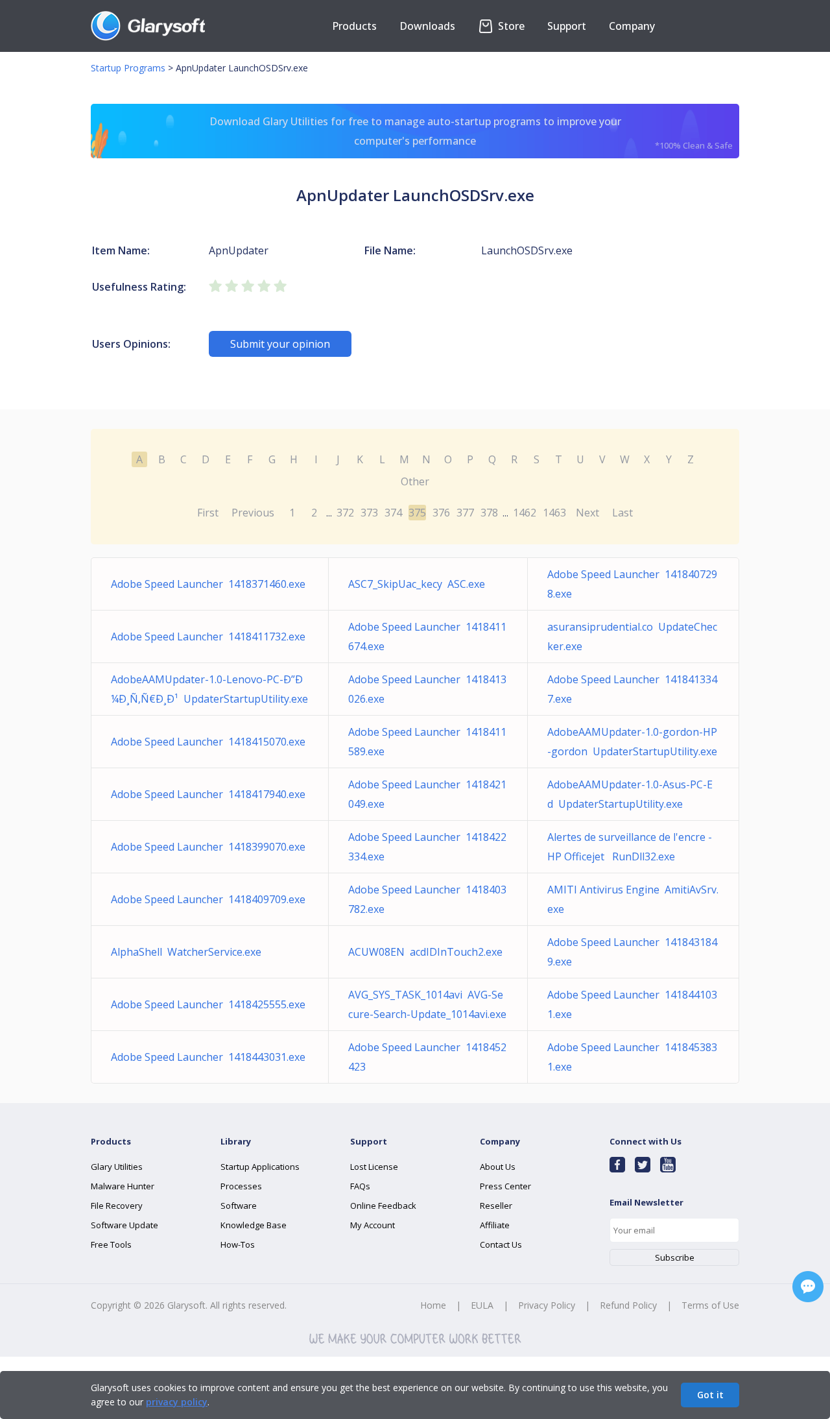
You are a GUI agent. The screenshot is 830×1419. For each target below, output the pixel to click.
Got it (710, 1395)
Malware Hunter (122, 1186)
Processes (241, 1186)
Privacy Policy (546, 1305)
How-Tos (237, 1244)
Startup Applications (260, 1166)
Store (510, 26)
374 (393, 512)
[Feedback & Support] (808, 1286)
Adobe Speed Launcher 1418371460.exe (208, 584)
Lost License (374, 1166)
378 (489, 512)
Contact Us (501, 1244)
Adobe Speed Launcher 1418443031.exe (208, 1057)
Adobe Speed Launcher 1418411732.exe (208, 636)
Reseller (496, 1205)
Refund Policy (628, 1305)
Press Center (505, 1186)
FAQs (360, 1186)
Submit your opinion (280, 344)
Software (238, 1205)
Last (622, 512)
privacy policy (177, 1402)
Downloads (427, 26)
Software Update (124, 1225)
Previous (252, 512)
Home (433, 1305)
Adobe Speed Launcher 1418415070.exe (208, 741)
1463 (554, 512)
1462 (524, 512)
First (208, 512)
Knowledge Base (253, 1225)
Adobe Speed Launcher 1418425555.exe (208, 1004)
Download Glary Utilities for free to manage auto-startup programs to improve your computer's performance (471, 132)
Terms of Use (710, 1305)
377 (465, 512)
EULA (482, 1305)
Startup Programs (128, 68)
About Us (498, 1166)
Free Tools (111, 1244)
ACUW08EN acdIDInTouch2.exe (425, 952)
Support (566, 26)
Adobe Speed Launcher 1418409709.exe (208, 899)
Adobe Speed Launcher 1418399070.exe (208, 847)
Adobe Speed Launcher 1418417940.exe (208, 794)
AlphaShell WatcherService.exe (186, 952)
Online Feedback (383, 1205)
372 (345, 512)
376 (441, 512)
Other (415, 481)
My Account (372, 1225)
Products (354, 26)
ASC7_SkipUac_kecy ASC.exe (416, 584)
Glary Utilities (117, 1166)
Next (587, 512)
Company (632, 26)
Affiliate (495, 1225)
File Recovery (117, 1205)
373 (369, 512)
